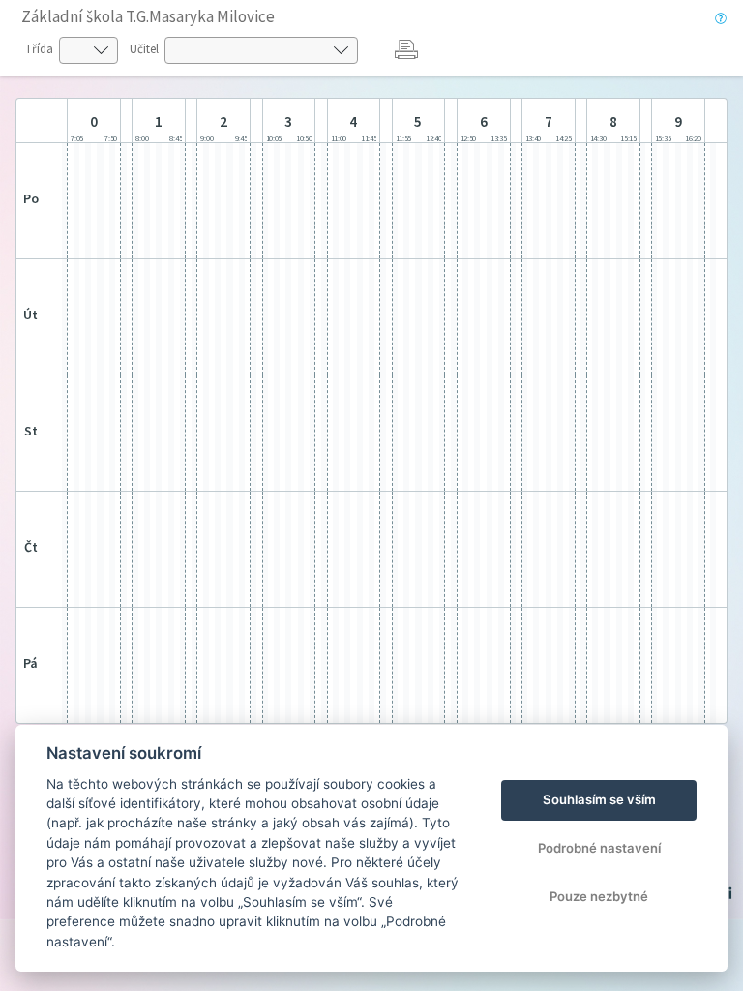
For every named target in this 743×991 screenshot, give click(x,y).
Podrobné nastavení (599, 848)
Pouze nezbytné (599, 896)
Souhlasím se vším (599, 799)
